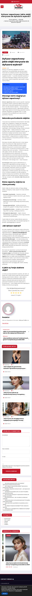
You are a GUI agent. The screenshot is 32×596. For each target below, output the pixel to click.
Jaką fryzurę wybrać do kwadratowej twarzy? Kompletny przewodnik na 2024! (13, 393)
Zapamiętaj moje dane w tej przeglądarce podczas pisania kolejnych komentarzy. (15, 466)
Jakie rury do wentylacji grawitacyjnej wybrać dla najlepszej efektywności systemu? (14, 332)
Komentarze (5, 435)
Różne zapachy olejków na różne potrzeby (13, 89)
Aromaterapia (5, 162)
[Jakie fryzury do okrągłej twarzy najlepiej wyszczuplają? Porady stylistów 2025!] (16, 408)
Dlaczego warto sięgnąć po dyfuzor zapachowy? (14, 87)
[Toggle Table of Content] (23, 85)
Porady (6, 523)
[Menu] (2, 6)
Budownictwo (7, 518)
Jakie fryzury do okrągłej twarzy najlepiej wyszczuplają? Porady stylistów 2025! (13, 419)
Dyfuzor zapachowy (7, 102)
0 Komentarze (6, 55)
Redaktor (13, 52)
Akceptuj (4, 593)
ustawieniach (18, 591)
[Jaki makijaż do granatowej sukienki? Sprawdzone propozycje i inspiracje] (16, 357)
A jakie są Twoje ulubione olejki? (11, 92)
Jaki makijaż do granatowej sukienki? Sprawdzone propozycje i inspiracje (14, 368)
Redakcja (7, 364)
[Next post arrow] (28, 339)
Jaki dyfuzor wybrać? (8, 91)
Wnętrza (6, 524)
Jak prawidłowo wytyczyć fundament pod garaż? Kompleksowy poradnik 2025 (15, 338)
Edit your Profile (23, 320)
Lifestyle (5, 52)
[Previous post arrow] (28, 332)
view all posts (5, 323)
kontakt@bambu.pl (5, 583)
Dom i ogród (7, 520)
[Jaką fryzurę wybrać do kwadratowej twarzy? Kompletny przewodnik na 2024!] (16, 382)
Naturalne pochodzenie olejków (11, 88)
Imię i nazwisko (5, 448)
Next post (5, 336)
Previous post (6, 329)
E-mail (3, 456)
